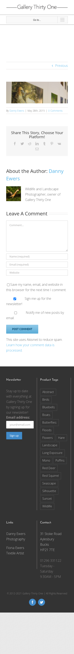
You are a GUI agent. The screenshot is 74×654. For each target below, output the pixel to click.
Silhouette (49, 491)
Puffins (60, 460)
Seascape (49, 483)
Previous (61, 65)
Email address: (18, 417)
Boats (46, 415)
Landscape (49, 445)
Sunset (47, 499)
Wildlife (47, 506)
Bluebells (48, 407)
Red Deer (48, 468)
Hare (61, 438)
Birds (45, 399)
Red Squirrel (50, 476)
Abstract (48, 392)
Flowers (47, 438)
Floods (47, 430)
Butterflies (49, 422)
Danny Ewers (16, 110)
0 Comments (55, 110)
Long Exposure (52, 453)
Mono (46, 460)
